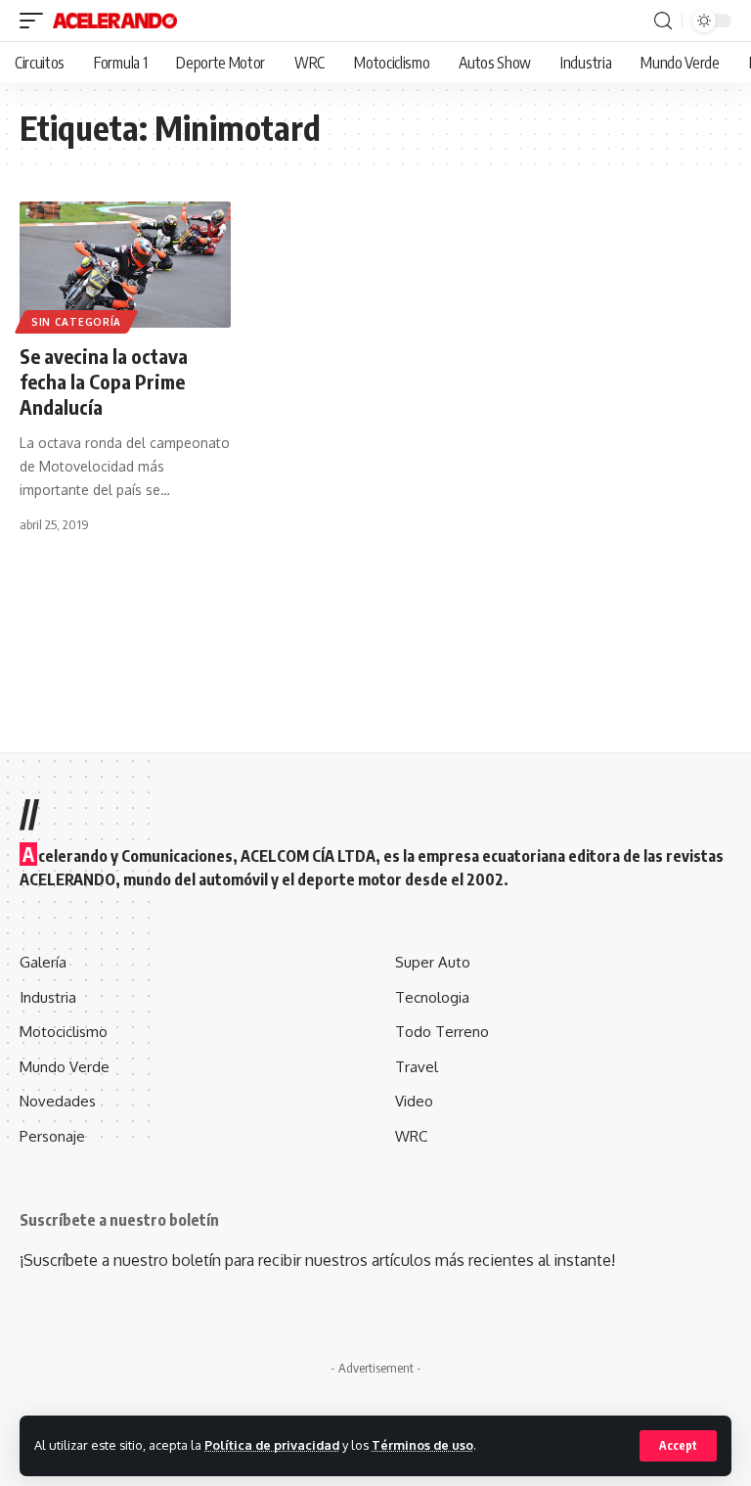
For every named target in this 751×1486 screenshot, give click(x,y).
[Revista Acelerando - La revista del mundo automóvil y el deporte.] (115, 20)
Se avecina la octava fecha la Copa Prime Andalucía (104, 381)
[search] (663, 21)
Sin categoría (76, 322)
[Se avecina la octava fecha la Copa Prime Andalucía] (125, 265)
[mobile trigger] (36, 20)
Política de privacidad (271, 1445)
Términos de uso (422, 1445)
